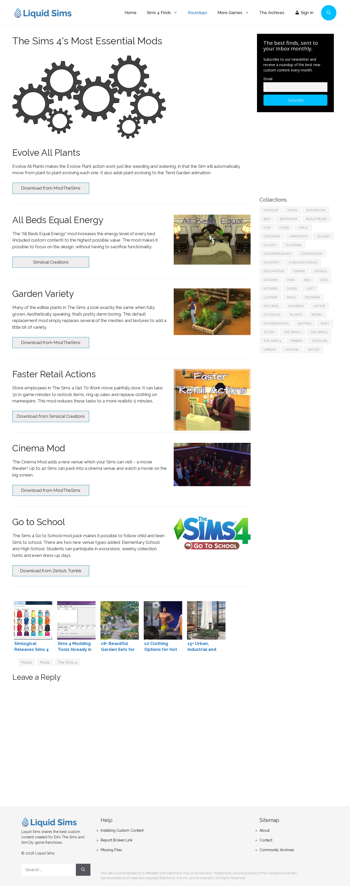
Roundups (197, 12)
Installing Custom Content (122, 830)
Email (267, 78)
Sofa (325, 323)
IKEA (307, 280)
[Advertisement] (298, 152)
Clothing (293, 245)
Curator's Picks (303, 262)
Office (319, 306)
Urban (270, 349)
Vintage (292, 349)
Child (303, 228)
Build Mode (316, 219)
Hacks (26, 662)
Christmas (298, 236)
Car (267, 228)
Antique (271, 210)
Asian (292, 210)
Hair (291, 280)
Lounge (270, 297)
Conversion (311, 254)
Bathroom (315, 210)
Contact (266, 840)
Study (269, 332)
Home (131, 12)
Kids (324, 280)
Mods (45, 662)
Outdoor (272, 315)
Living (291, 288)
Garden (271, 280)
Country (272, 262)
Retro (317, 315)
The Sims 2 (292, 332)
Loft (310, 288)
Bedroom (288, 219)
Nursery (296, 306)
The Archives (271, 12)
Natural (271, 306)
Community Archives (277, 850)
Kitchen (270, 288)
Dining (299, 271)
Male (291, 297)
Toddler (319, 341)
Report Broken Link (116, 840)
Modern (312, 297)
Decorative (274, 271)
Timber (296, 341)
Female (320, 271)
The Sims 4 (67, 662)
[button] (329, 12)
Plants (296, 315)
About (265, 830)
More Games (230, 12)
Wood (313, 349)
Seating (304, 323)
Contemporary (277, 254)
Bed (267, 219)
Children (272, 236)
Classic (323, 236)
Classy (270, 245)
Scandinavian (276, 323)
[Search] (83, 870)
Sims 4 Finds (159, 12)
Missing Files (111, 850)
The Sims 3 (318, 332)
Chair (284, 228)
